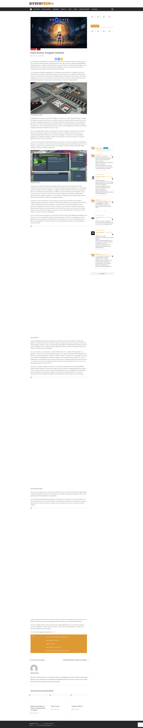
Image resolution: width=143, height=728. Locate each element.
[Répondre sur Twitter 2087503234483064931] (96, 170)
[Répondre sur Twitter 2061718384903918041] (96, 195)
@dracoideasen (109, 176)
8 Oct (110, 254)
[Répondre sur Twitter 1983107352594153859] (96, 250)
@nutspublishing (108, 232)
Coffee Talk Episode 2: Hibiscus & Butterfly (75, 660)
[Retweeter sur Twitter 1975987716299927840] (99, 268)
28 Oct (97, 234)
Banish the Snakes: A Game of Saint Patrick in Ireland (38, 708)
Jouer (38, 49)
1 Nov (97, 219)
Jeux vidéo (37, 9)
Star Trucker (55, 706)
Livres (75, 9)
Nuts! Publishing (100, 232)
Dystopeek (98, 155)
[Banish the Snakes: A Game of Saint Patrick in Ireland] (38, 695)
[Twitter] (56, 59)
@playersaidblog (108, 217)
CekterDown (41, 55)
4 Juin (110, 200)
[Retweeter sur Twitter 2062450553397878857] (99, 211)
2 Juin (97, 178)
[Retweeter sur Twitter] (94, 174)
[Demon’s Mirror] (79, 695)
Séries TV (63, 9)
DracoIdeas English (100, 176)
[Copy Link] (61, 59)
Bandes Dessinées (84, 9)
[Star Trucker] (59, 695)
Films (69, 9)
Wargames (56, 9)
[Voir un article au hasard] (112, 9)
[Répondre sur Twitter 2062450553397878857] (96, 211)
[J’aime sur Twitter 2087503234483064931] (101, 170)
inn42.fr (53, 632)
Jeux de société (46, 9)
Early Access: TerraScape (38, 660)
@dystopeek (104, 155)
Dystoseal (94, 9)
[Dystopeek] (31, 9)
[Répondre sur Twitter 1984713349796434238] (96, 226)
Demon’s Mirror (77, 706)
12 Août (110, 155)
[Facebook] (58, 59)
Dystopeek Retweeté (100, 174)
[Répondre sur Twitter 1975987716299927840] (96, 268)
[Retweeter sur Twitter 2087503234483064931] (99, 170)
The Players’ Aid (100, 217)
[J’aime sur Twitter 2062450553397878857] (101, 211)
